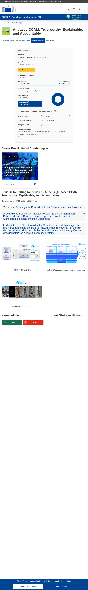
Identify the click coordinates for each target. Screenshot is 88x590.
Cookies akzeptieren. (28, 586)
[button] (73, 9)
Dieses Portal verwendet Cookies (30, 581)
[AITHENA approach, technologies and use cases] (66, 253)
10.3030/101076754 (24, 64)
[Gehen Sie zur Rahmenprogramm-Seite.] (6, 31)
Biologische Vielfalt (24, 125)
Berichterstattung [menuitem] (38, 40)
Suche (79, 9)
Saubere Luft (50, 116)
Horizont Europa (16, 23)
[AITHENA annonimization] (22, 289)
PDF (35, 322)
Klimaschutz (50, 120)
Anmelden (68, 9)
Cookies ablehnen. (60, 586)
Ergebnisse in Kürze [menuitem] (23, 40)
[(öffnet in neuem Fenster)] (9, 8)
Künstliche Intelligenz (25, 120)
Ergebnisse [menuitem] (50, 40)
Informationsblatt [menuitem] (8, 40)
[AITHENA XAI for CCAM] (22, 253)
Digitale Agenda (23, 116)
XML (13, 322)
